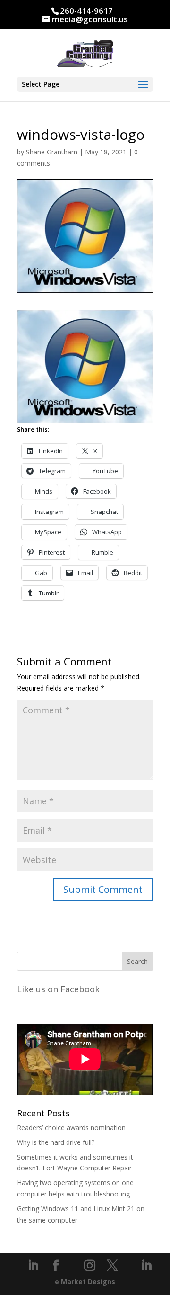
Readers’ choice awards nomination (71, 1127)
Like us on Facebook (58, 989)
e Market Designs (85, 1281)
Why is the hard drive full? (55, 1142)
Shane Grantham (51, 151)
